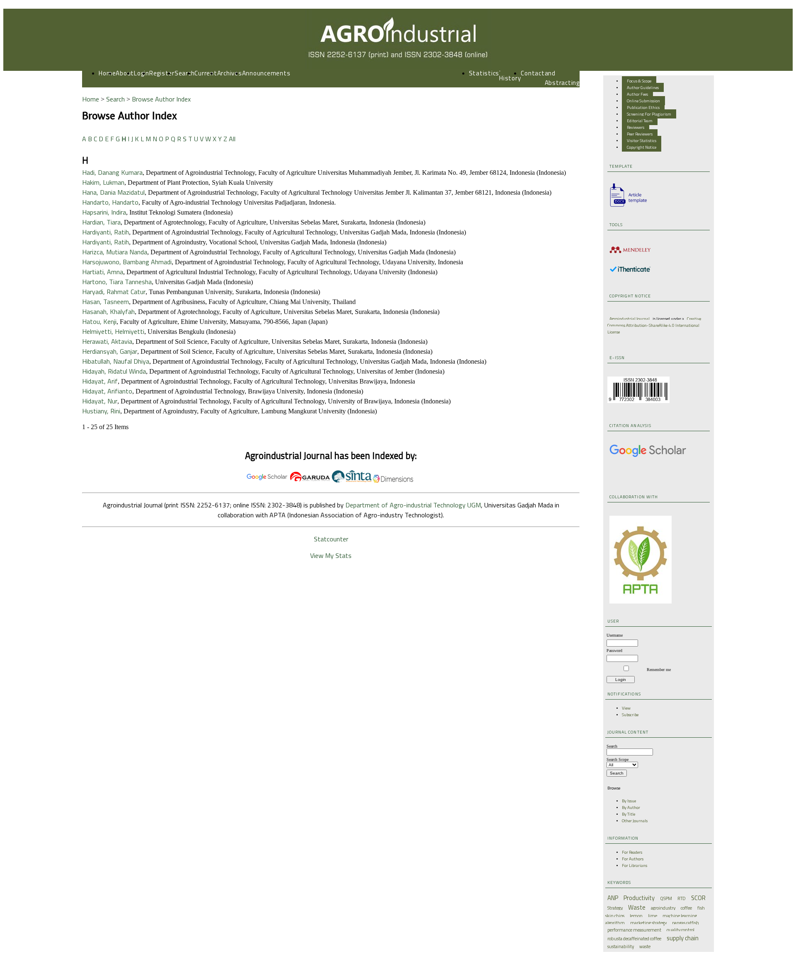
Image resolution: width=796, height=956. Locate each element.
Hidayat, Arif (100, 381)
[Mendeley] (630, 254)
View (626, 708)
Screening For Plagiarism (649, 114)
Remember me (659, 669)
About (125, 73)
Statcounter (331, 539)
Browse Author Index (161, 99)
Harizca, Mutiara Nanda (114, 252)
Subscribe (630, 714)
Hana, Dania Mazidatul (113, 192)
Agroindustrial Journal (629, 318)
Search (185, 73)
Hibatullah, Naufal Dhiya (115, 361)
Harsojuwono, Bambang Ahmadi (127, 262)
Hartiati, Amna (102, 272)
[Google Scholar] (647, 456)
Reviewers (635, 127)
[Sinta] (351, 481)
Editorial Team (640, 120)
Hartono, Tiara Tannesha (117, 282)
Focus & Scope (639, 80)
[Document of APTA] (640, 601)
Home (107, 73)
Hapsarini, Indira (104, 212)
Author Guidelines (643, 87)
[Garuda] (310, 481)
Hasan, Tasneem (105, 302)
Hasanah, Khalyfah (108, 311)
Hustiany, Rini (101, 411)
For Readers (632, 852)
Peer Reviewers (640, 133)
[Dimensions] (393, 481)
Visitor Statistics (641, 140)
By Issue (629, 800)
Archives (229, 73)
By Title (628, 814)
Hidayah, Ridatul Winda (114, 371)
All (232, 139)
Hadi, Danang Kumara (112, 172)
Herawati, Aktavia (107, 341)
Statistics (484, 73)
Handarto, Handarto (110, 202)
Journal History (510, 73)
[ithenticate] (630, 270)
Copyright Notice (641, 147)
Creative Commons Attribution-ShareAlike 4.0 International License (654, 325)
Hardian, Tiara (101, 222)
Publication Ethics (643, 107)
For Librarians (634, 865)
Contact (532, 73)
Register (162, 73)
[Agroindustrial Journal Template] (626, 206)
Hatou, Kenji (99, 321)
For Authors (632, 858)
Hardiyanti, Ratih (105, 232)
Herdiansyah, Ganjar (109, 351)
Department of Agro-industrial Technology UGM (413, 505)
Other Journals (635, 820)
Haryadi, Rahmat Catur (114, 292)
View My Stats (331, 555)
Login (141, 73)
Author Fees (637, 94)
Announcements (266, 73)
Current (205, 73)
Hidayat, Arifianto (107, 391)
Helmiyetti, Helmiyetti (113, 331)
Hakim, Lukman (103, 182)
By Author (631, 807)
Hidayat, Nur (99, 401)
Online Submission (643, 100)
